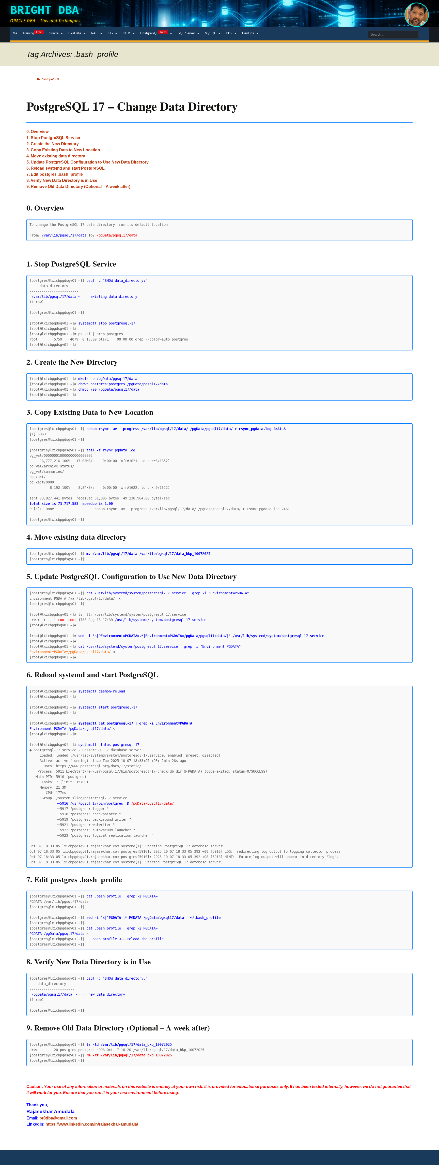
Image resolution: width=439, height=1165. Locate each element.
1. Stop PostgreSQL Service (53, 138)
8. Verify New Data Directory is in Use (61, 180)
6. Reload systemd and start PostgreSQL (65, 168)
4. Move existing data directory (55, 156)
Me (15, 33)
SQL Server (186, 33)
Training (32, 33)
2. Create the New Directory (52, 144)
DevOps (248, 33)
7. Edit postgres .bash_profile (54, 174)
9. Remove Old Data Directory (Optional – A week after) (78, 186)
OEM (126, 33)
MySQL (210, 33)
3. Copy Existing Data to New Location (63, 150)
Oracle (53, 33)
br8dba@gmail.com (58, 1118)
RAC (94, 33)
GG (110, 33)
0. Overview (37, 131)
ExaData (74, 33)
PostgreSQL (153, 33)
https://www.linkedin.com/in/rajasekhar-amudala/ (91, 1124)
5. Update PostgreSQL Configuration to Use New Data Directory (87, 162)
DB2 (229, 33)
